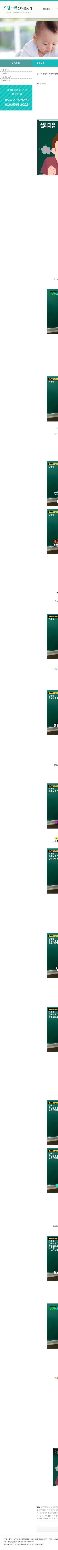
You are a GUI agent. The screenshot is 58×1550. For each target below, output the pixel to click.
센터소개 (46, 9)
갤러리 (5, 73)
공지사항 (6, 70)
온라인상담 (6, 77)
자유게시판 (6, 80)
